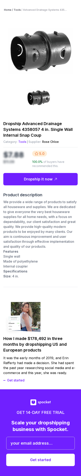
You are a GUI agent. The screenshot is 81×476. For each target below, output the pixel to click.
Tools (22, 141)
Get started (16, 380)
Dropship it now (38, 179)
